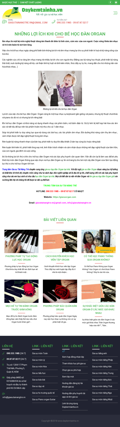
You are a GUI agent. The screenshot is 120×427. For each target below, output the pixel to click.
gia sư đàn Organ (89, 169)
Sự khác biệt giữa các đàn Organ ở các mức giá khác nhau (99, 309)
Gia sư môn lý (45, 360)
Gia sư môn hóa (45, 367)
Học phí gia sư (75, 364)
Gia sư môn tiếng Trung (105, 373)
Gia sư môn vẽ (45, 387)
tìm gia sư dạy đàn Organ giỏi (102, 176)
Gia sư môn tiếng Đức (105, 380)
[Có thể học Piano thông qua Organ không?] (99, 241)
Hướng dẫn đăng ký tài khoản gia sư (75, 385)
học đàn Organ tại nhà (44, 176)
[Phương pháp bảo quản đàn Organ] (60, 291)
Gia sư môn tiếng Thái (105, 387)
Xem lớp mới (75, 377)
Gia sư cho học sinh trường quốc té (45, 393)
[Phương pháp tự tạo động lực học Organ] (21, 241)
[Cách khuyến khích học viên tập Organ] (60, 241)
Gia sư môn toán (45, 354)
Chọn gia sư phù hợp (75, 370)
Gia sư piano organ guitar (45, 400)
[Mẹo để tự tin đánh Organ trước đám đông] (21, 291)
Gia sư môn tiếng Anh (105, 354)
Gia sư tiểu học (45, 373)
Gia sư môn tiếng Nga (75, 406)
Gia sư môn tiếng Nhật (105, 400)
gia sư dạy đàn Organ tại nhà (57, 169)
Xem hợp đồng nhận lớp (75, 357)
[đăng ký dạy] (32, 13)
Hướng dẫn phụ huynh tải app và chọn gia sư (75, 396)
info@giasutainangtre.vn (14, 397)
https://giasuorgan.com (64, 197)
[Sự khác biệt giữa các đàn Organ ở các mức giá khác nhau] (99, 291)
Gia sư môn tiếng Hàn (105, 367)
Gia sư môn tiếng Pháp (105, 360)
